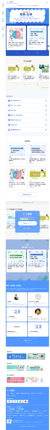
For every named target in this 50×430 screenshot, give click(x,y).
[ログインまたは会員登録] (47, 2)
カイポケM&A (9, 417)
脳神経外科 (36, 40)
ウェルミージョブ (23, 413)
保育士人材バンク (22, 415)
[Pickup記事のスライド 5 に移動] (30, 84)
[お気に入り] (25, 293)
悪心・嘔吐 (10, 263)
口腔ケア (40, 74)
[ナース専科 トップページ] (10, 390)
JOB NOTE (45, 411)
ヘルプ (8, 393)
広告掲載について (41, 393)
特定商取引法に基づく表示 (25, 393)
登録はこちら (26, 223)
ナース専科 (9, 7)
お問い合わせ (13, 395)
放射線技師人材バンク (10, 411)
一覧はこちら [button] (26, 340)
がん (9, 74)
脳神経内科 (31, 40)
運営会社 (8, 395)
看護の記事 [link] (14, 7)
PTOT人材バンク (10, 413)
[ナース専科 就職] (20, 409)
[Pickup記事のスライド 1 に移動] (24, 84)
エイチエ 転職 (16, 413)
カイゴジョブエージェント (32, 413)
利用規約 (17, 393)
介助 (21, 263)
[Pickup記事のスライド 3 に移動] (27, 84)
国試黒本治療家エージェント (36, 411)
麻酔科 (18, 263)
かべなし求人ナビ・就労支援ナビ (12, 415)
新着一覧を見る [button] (26, 194)
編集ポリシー (13, 393)
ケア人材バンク (40, 413)
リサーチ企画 (11, 40)
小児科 (31, 157)
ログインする (26, 228)
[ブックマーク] (24, 27)
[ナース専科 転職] (10, 409)
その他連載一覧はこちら (27, 202)
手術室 (14, 263)
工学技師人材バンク (27, 411)
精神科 (10, 157)
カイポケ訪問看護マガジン (31, 415)
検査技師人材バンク (19, 411)
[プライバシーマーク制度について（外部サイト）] (9, 421)
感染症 (36, 263)
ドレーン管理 (31, 263)
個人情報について (34, 393)
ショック (43, 263)
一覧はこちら (44, 87)
